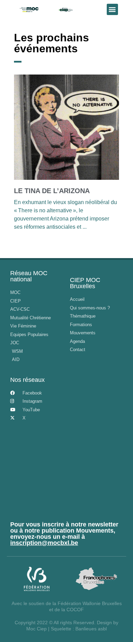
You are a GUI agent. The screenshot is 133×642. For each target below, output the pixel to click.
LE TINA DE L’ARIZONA (52, 191)
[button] (112, 9)
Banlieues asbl (91, 628)
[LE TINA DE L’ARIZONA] (66, 127)
